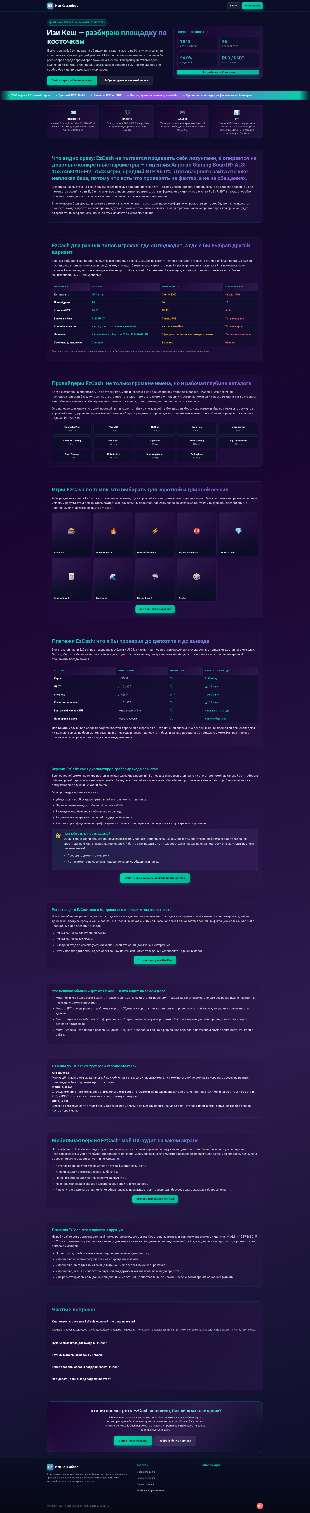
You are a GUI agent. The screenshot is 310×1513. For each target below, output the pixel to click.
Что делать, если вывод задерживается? (81, 1379)
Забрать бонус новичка (175, 1440)
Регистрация (252, 5)
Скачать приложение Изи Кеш (155, 1198)
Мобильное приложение (150, 1490)
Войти (233, 5)
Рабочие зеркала (146, 1478)
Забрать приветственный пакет (126, 80)
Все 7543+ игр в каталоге (155, 609)
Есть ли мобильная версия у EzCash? (78, 1355)
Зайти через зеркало (133, 1440)
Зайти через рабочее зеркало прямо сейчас (155, 878)
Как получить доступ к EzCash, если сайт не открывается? (93, 1321)
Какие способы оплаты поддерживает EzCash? (85, 1367)
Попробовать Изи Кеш (218, 72)
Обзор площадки (146, 1472)
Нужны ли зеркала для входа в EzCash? (79, 1343)
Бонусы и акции (145, 1484)
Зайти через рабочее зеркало (72, 80)
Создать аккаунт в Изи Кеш (155, 960)
